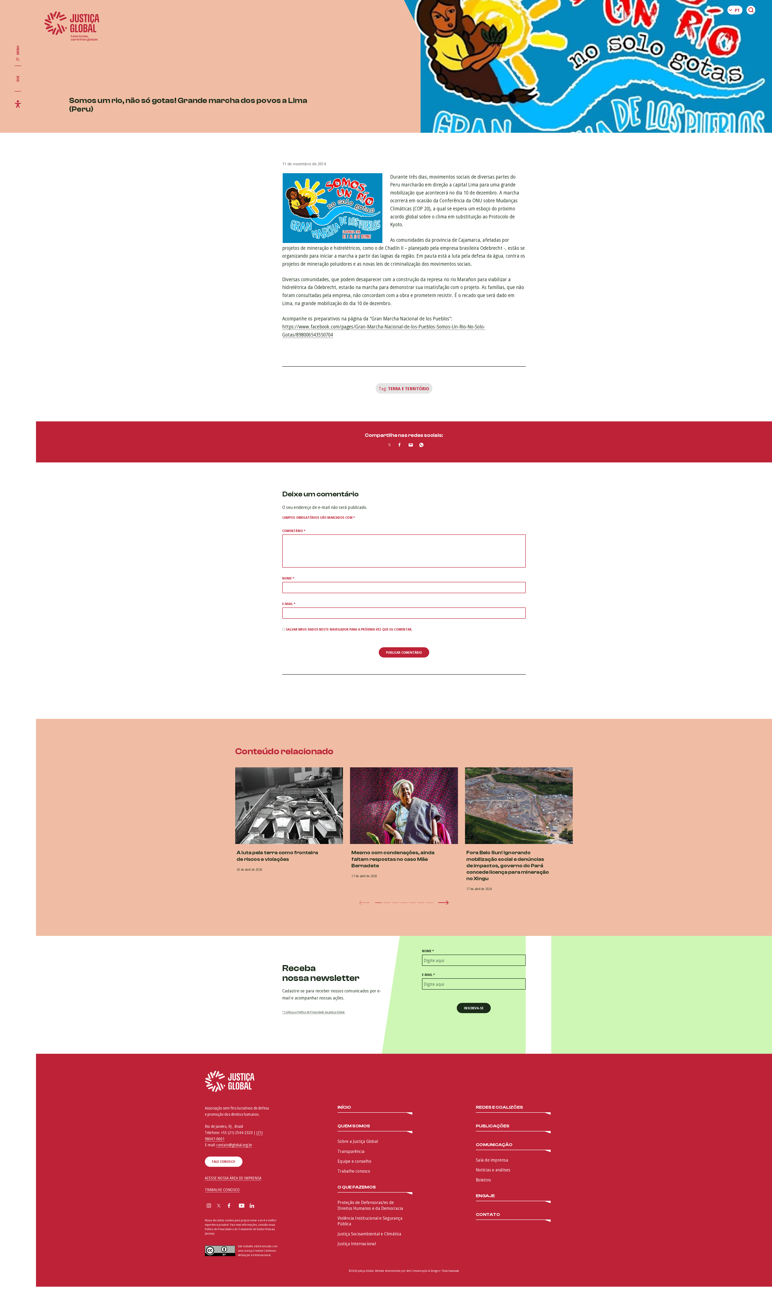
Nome (288, 578)
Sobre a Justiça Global (358, 1141)
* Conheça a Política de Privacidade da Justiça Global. (313, 1012)
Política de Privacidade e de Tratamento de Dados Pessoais (240, 1229)
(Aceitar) (210, 1233)
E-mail (288, 603)
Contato (488, 1214)
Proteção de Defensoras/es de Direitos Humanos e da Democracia (370, 1205)
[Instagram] (209, 1206)
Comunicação (494, 1144)
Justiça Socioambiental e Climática (369, 1234)
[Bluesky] (262, 1206)
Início (344, 1107)
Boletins (483, 1180)
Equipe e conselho (354, 1161)
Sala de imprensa (492, 1160)
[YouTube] (242, 1206)
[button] (443, 902)
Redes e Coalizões (499, 1107)
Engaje (485, 1196)
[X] (219, 1206)
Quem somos (354, 1126)
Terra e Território (408, 388)
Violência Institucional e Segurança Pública (370, 1221)
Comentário (294, 530)
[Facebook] (229, 1206)
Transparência (351, 1151)
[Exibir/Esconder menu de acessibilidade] (18, 104)
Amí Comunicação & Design (422, 1271)
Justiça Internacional (357, 1243)
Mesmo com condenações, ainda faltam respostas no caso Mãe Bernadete (392, 859)
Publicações (492, 1126)
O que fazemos (357, 1187)
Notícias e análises (493, 1170)
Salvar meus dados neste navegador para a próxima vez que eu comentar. (349, 629)
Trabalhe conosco (354, 1171)
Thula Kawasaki (450, 1271)
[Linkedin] (252, 1206)
